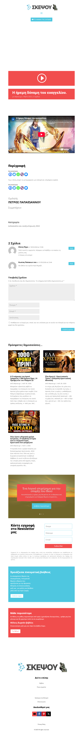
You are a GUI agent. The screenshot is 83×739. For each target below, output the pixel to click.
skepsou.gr (18, 97)
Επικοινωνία (41, 702)
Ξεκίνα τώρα (17, 596)
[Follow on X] (48, 714)
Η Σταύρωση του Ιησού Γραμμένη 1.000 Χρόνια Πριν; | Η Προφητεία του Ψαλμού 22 (23, 378)
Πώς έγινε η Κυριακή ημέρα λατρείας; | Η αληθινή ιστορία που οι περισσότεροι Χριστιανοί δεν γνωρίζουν (23, 440)
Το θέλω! (15, 631)
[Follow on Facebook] (39, 714)
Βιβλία (41, 683)
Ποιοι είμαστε (41, 687)
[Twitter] (14, 174)
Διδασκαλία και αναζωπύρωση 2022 (24, 226)
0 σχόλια (37, 97)
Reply (71, 248)
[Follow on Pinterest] (44, 714)
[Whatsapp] (18, 174)
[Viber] (22, 174)
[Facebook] (10, 174)
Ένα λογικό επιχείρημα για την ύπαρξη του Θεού (41, 490)
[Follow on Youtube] (34, 714)
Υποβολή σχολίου (67, 329)
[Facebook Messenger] (26, 174)
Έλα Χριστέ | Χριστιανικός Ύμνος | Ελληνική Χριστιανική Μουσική (58, 378)
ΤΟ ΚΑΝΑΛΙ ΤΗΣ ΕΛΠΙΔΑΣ (42, 19)
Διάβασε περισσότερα (41, 506)
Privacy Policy (41, 724)
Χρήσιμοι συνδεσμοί (41, 698)
